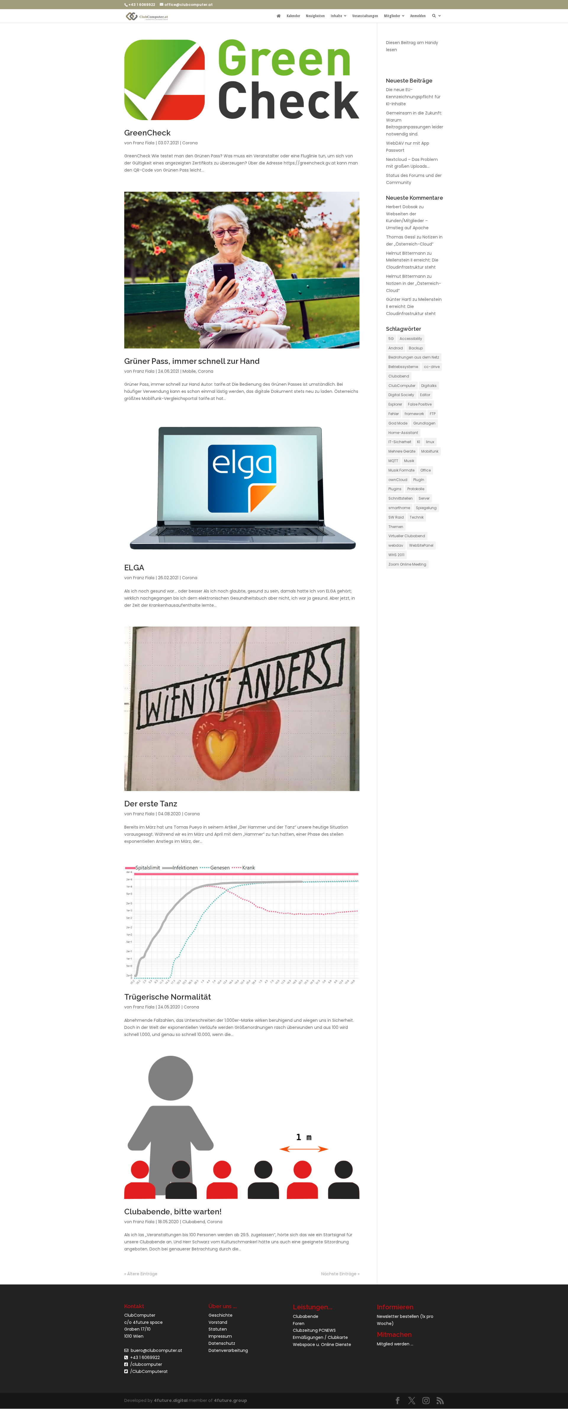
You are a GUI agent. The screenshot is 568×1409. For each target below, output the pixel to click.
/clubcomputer (145, 1364)
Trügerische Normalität (167, 996)
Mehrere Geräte (401, 451)
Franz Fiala (143, 143)
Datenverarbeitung (228, 1350)
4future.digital (171, 1400)
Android (395, 348)
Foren (298, 1323)
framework (414, 413)
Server (424, 498)
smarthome (399, 507)
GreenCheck (147, 132)
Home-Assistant (403, 432)
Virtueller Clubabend (406, 535)
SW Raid (396, 517)
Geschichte (221, 1315)
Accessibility (411, 338)
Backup (416, 348)
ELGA (134, 567)
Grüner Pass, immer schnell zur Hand (191, 361)
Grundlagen (424, 423)
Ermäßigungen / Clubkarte (320, 1337)
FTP (432, 413)
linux (430, 441)
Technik (417, 517)
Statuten (218, 1329)
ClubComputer (401, 385)
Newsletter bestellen (398, 1316)
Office (425, 470)
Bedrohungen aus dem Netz (413, 357)
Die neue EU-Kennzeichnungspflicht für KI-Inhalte (413, 97)
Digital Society (401, 394)
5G (391, 338)
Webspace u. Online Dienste (322, 1344)
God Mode (397, 423)
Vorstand (218, 1322)
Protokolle (415, 488)
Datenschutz (222, 1343)
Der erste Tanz (150, 803)
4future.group (230, 1400)
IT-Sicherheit (399, 441)
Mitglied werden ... (395, 1344)
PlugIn (418, 479)
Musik (409, 460)
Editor (425, 394)
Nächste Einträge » (340, 1274)
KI (418, 441)
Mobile (189, 371)
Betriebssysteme (403, 366)
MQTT (393, 460)
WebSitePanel (421, 545)
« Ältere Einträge (140, 1274)
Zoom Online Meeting (407, 564)
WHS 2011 (396, 554)
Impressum (220, 1336)
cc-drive (432, 366)
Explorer (395, 404)
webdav (395, 545)
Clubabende (305, 1316)
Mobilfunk (429, 451)
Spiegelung (426, 507)
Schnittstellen (400, 498)
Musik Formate (401, 470)
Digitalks (429, 385)
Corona (190, 143)
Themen (395, 526)
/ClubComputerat (149, 1371)
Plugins (394, 488)
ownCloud (397, 479)
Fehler (393, 413)
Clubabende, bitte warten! (173, 1211)
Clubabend (193, 1222)
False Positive (420, 404)
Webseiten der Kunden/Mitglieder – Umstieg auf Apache (407, 221)
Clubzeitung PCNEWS (314, 1330)
